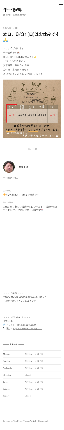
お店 (34, 149)
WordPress (17, 421)
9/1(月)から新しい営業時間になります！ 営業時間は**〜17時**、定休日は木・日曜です (30, 208)
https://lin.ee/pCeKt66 (26, 324)
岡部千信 (23, 167)
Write (32, 421)
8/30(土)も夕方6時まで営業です (22, 194)
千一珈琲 (12, 10)
